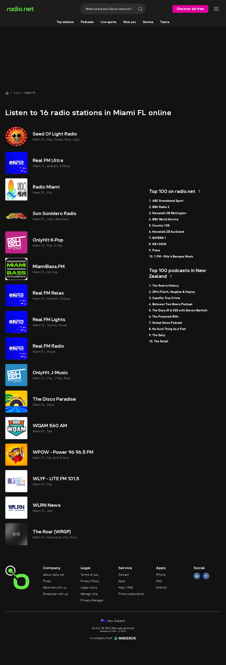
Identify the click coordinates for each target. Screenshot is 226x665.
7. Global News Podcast (165, 322)
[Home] (7, 93)
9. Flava (154, 250)
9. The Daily (157, 335)
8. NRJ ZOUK (157, 244)
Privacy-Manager (92, 600)
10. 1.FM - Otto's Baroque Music (171, 256)
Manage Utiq (89, 594)
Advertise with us (54, 587)
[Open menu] (216, 8)
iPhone (160, 574)
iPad (159, 581)
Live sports (108, 22)
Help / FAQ (125, 587)
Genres (148, 22)
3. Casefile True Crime (164, 298)
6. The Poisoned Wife (164, 316)
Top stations (65, 22)
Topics (164, 22)
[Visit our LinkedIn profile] (197, 576)
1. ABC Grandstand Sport (166, 200)
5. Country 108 (159, 225)
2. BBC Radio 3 (159, 207)
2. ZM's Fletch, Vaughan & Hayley (172, 291)
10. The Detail (158, 341)
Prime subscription (131, 594)
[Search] (140, 8)
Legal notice (89, 587)
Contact (123, 574)
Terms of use (89, 574)
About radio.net (53, 574)
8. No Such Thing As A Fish (167, 329)
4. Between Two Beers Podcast (170, 304)
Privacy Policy (90, 581)
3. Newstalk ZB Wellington (167, 213)
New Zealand (115, 621)
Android (161, 587)
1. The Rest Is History (164, 285)
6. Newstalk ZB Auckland (166, 231)
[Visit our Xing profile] (206, 576)
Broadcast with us (55, 594)
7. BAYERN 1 (157, 238)
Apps (121, 581)
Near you (129, 22)
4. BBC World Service (164, 219)
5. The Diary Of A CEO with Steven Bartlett (178, 310)
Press (47, 581)
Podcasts (87, 22)
